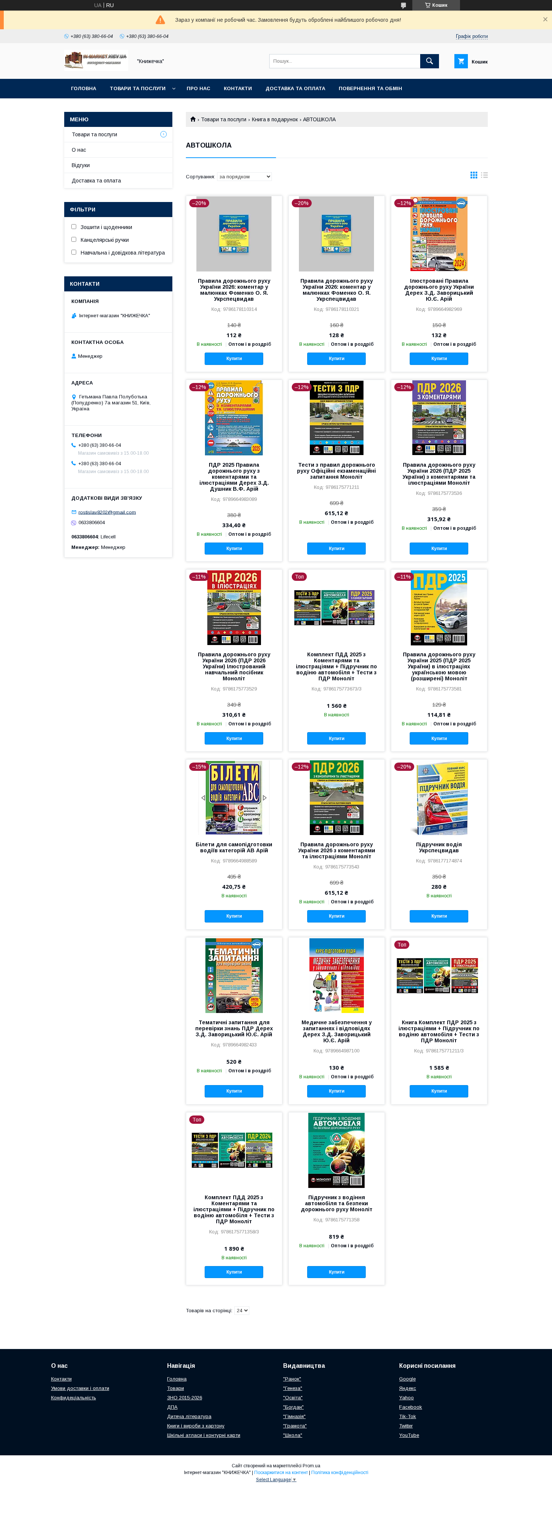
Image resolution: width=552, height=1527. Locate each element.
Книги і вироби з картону (196, 1426)
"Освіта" (293, 1397)
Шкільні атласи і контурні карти (203, 1435)
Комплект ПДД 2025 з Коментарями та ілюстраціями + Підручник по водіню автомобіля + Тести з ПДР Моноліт (336, 666)
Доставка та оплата (295, 88)
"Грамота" (295, 1426)
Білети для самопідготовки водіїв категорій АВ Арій (234, 847)
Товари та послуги (138, 88)
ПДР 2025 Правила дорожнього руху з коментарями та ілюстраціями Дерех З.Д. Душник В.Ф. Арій (234, 477)
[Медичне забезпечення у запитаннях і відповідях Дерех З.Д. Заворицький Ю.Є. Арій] (337, 975)
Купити (234, 358)
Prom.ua (311, 1465)
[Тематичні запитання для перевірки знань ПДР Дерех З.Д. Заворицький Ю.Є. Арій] (234, 975)
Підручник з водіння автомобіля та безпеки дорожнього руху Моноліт (337, 1203)
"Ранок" (292, 1379)
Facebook (410, 1407)
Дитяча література (189, 1416)
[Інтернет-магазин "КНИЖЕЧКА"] (96, 69)
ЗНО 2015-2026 (184, 1397)
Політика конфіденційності (339, 1472)
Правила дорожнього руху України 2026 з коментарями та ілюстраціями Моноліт (336, 850)
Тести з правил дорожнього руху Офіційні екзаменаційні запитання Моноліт (336, 471)
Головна (83, 88)
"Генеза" (292, 1388)
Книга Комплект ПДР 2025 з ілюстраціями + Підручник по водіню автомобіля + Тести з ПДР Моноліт (439, 1031)
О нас (79, 150)
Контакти (238, 88)
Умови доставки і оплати (80, 1388)
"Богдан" (293, 1407)
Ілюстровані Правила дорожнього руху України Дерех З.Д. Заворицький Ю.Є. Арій (439, 290)
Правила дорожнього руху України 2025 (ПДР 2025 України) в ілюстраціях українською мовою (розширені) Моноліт (439, 666)
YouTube (409, 1435)
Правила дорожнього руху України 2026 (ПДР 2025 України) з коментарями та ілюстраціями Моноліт (439, 474)
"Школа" (292, 1435)
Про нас (198, 88)
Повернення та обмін (370, 88)
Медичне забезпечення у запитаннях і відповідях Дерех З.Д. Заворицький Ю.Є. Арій (337, 1031)
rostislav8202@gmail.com (107, 512)
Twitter (406, 1426)
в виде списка (484, 177)
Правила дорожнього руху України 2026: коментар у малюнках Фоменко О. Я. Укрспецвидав (234, 290)
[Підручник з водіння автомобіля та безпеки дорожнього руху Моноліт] (337, 1150)
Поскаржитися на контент (281, 1472)
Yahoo (406, 1397)
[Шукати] (429, 61)
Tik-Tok (407, 1416)
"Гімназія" (294, 1416)
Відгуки (81, 165)
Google (407, 1379)
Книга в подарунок (275, 119)
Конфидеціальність (73, 1397)
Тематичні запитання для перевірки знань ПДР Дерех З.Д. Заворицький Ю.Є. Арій (234, 1028)
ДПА (172, 1407)
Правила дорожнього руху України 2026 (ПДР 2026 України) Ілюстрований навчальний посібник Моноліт (234, 666)
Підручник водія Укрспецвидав (439, 847)
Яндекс (407, 1388)
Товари (175, 1388)
